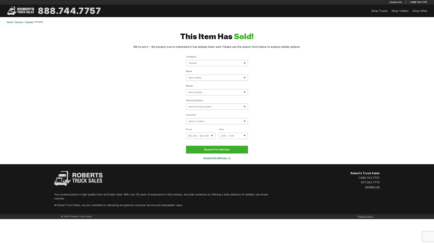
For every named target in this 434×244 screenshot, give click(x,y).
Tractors (19, 22)
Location (191, 115)
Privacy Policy (365, 216)
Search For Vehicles (217, 149)
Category (191, 56)
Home (10, 22)
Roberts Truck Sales (81, 216)
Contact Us (372, 187)
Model (189, 86)
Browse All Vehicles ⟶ (217, 158)
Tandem (29, 22)
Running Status (194, 100)
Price (189, 129)
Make (189, 71)
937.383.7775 (370, 182)
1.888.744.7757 (418, 2)
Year (221, 129)
